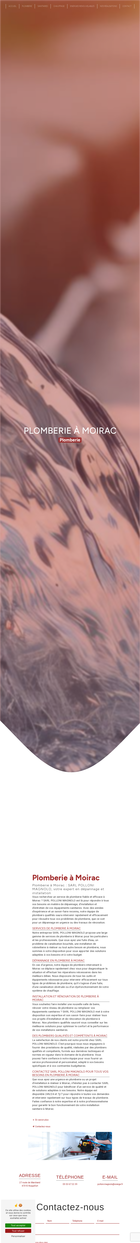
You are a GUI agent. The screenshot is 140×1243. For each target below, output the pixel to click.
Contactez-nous (42, 1126)
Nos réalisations (108, 6)
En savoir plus (42, 1119)
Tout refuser (18, 1230)
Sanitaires (43, 6)
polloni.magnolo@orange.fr (110, 1184)
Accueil (12, 6)
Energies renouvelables (82, 6)
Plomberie (27, 6)
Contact (127, 6)
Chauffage (59, 6)
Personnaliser (18, 1236)
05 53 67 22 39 (70, 1184)
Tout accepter (18, 1225)
